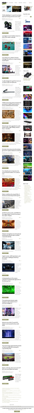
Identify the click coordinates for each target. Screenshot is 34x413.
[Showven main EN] (27, 88)
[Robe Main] (27, 27)
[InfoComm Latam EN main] (27, 46)
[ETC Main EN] (27, 115)
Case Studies (11, 2)
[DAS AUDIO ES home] (27, 109)
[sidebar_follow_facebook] (1, 203)
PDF (12, 5)
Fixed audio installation (8, 107)
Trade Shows (20, 2)
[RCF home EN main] (27, 134)
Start (3, 406)
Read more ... (5, 146)
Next (18, 406)
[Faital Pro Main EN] (27, 103)
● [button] (24, 82)
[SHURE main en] (27, 40)
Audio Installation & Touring (8, 350)
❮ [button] (22, 75)
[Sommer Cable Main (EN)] (27, 165)
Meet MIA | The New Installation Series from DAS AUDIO (27, 79)
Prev (5, 406)
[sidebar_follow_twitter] (1, 205)
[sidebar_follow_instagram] (1, 208)
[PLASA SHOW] (27, 21)
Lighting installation (7, 62)
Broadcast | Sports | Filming (8, 152)
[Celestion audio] (27, 159)
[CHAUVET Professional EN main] (27, 140)
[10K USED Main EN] (27, 171)
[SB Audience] (27, 128)
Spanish (15, 5)
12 (15, 406)
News (7, 2)
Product (16, 2)
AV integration (9, 5)
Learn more (24, 409)
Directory (24, 2)
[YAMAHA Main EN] (27, 52)
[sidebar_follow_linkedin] (1, 207)
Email (20, 18)
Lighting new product (7, 18)
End (20, 406)
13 (16, 406)
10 (12, 406)
